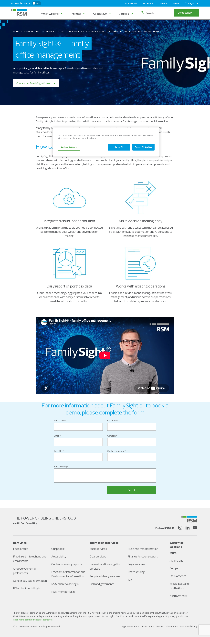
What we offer (50, 14)
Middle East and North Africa (179, 586)
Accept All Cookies (143, 147)
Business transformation (143, 549)
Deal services (98, 556)
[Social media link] (189, 519)
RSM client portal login (26, 588)
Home (16, 31)
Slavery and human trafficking (181, 626)
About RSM (100, 14)
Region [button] (191, 3)
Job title (58, 450)
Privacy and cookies (152, 626)
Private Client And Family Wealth (88, 31)
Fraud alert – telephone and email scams (29, 559)
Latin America (177, 576)
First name (59, 420)
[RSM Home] (19, 12)
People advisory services (105, 576)
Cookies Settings (69, 147)
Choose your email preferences (24, 571)
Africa (173, 553)
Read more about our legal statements (32, 619)
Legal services (136, 564)
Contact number (115, 450)
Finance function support (143, 556)
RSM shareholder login (65, 584)
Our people (131, 3)
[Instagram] (180, 528)
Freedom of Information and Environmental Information (68, 574)
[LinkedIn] (187, 528)
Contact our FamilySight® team (33, 83)
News (176, 3)
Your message (61, 466)
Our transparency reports (66, 564)
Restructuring (136, 572)
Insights (76, 14)
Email (56, 435)
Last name (112, 420)
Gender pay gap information (30, 581)
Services (51, 31)
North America (178, 596)
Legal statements (130, 626)
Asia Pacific (176, 560)
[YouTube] (195, 528)
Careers (124, 14)
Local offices (20, 549)
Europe (173, 568)
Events (163, 3)
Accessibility (58, 556)
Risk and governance (102, 584)
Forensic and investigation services (105, 566)
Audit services (98, 549)
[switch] (36, 3)
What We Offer (32, 31)
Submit (132, 490)
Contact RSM (185, 12)
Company (112, 435)
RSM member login (63, 591)
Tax (63, 31)
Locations (148, 3)
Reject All (119, 147)
